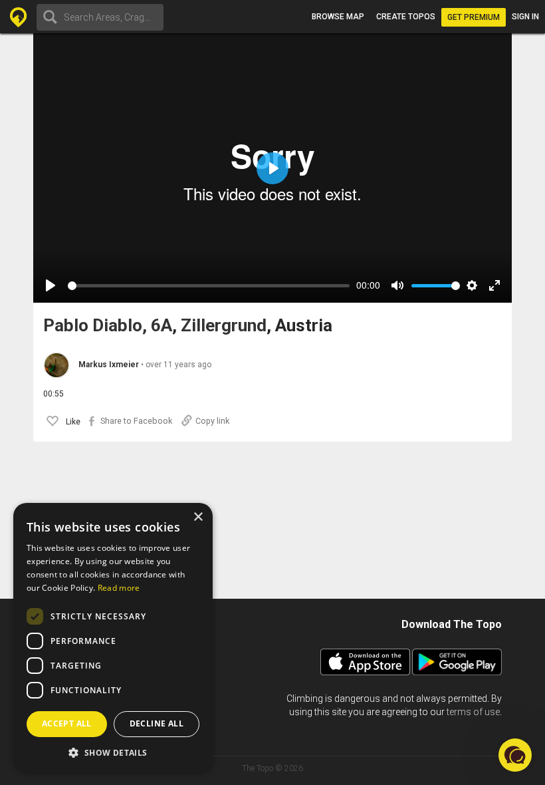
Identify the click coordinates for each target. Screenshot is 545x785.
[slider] (209, 285)
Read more (119, 587)
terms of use (473, 711)
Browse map (338, 16)
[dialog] (113, 637)
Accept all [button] (67, 723)
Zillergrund (224, 325)
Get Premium (473, 17)
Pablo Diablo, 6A (107, 325)
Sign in (525, 16)
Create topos (405, 16)
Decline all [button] (156, 723)
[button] (113, 752)
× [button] (198, 517)
